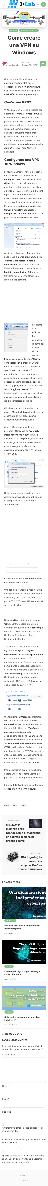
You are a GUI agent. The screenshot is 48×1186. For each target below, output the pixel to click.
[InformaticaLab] (21, 4)
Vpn (23, 805)
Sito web (6, 1111)
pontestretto (14, 65)
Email (5, 1099)
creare (6, 805)
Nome (6, 1086)
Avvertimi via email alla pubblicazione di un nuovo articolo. (24, 1141)
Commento (8, 1054)
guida (15, 805)
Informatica (10, 920)
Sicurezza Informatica (29, 30)
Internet (13, 30)
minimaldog (24, 1175)
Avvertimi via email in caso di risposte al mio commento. (22, 1129)
